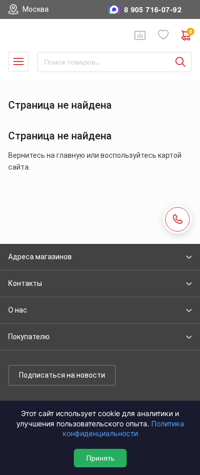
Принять (100, 458)
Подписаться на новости (62, 375)
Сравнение (140, 35)
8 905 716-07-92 (153, 9)
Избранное (163, 35)
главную (70, 155)
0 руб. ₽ (190, 32)
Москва (36, 9)
